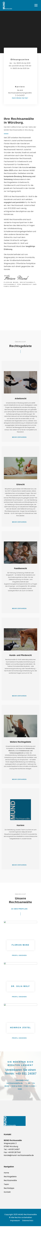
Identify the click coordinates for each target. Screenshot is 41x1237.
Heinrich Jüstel (20, 1028)
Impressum (15, 1220)
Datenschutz (27, 1220)
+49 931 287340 (14, 1152)
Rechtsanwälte (10, 1180)
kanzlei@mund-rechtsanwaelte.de (19, 1155)
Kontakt (7, 1192)
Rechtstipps (9, 1188)
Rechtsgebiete (10, 1176)
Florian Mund (20, 945)
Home (6, 1172)
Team (6, 1184)
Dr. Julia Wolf (20, 986)
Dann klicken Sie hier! (20, 98)
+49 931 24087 (14, 1149)
